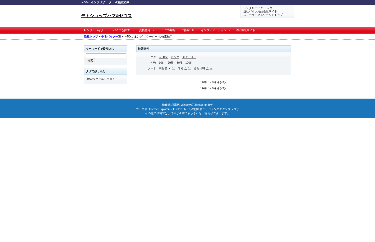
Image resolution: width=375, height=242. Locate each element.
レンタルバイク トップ (257, 8)
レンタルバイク (92, 30)
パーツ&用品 (168, 30)
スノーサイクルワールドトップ (263, 14)
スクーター (189, 57)
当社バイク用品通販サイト (260, 11)
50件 (180, 62)
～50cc (163, 57)
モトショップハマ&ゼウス (106, 15)
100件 (189, 62)
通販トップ (91, 36)
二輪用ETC (188, 30)
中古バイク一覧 (111, 36)
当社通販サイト (245, 30)
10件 (162, 62)
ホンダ (175, 57)
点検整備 (143, 30)
